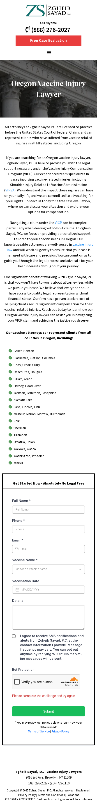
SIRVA (9, 190)
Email (17, 540)
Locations (73, 795)
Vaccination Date (25, 581)
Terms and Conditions (51, 795)
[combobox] (48, 569)
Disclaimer (82, 790)
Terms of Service (39, 731)
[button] (48, 53)
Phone (18, 521)
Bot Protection (23, 669)
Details (17, 601)
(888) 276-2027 (37, 783)
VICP (59, 222)
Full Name (21, 501)
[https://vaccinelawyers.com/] (48, 10)
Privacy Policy (60, 731)
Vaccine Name (25, 560)
